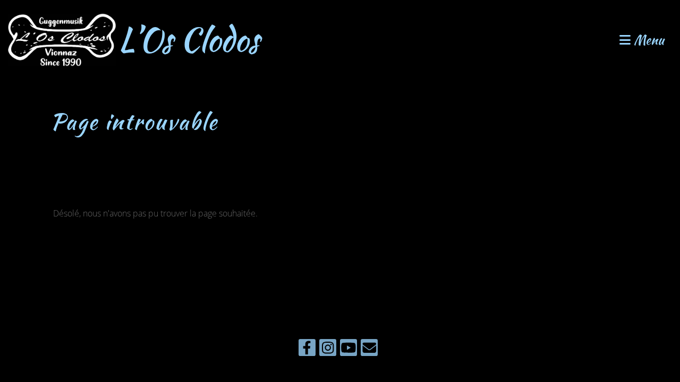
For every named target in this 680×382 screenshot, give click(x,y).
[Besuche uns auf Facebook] (307, 349)
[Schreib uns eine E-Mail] (369, 349)
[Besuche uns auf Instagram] (327, 349)
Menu (647, 40)
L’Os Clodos (188, 40)
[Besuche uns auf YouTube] (348, 349)
